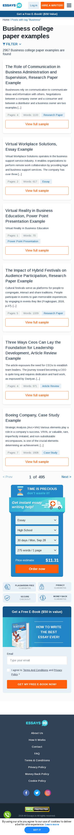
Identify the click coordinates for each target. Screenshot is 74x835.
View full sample (37, 124)
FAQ (37, 753)
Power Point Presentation (23, 241)
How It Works (37, 739)
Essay (46, 181)
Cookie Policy (37, 780)
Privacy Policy (37, 767)
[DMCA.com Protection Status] (37, 809)
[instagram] (48, 793)
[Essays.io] (37, 723)
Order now (37, 569)
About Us (37, 733)
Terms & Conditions (37, 760)
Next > (66, 477)
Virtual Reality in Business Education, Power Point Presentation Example (29, 216)
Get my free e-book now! (37, 684)
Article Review (50, 386)
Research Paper (53, 114)
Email (10, 653)
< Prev (7, 477)
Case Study (50, 452)
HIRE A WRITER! (52, 5)
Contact (37, 746)
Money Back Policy (37, 773)
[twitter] (37, 793)
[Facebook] (26, 793)
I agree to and (36, 672)
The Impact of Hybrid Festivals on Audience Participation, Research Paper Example (35, 275)
